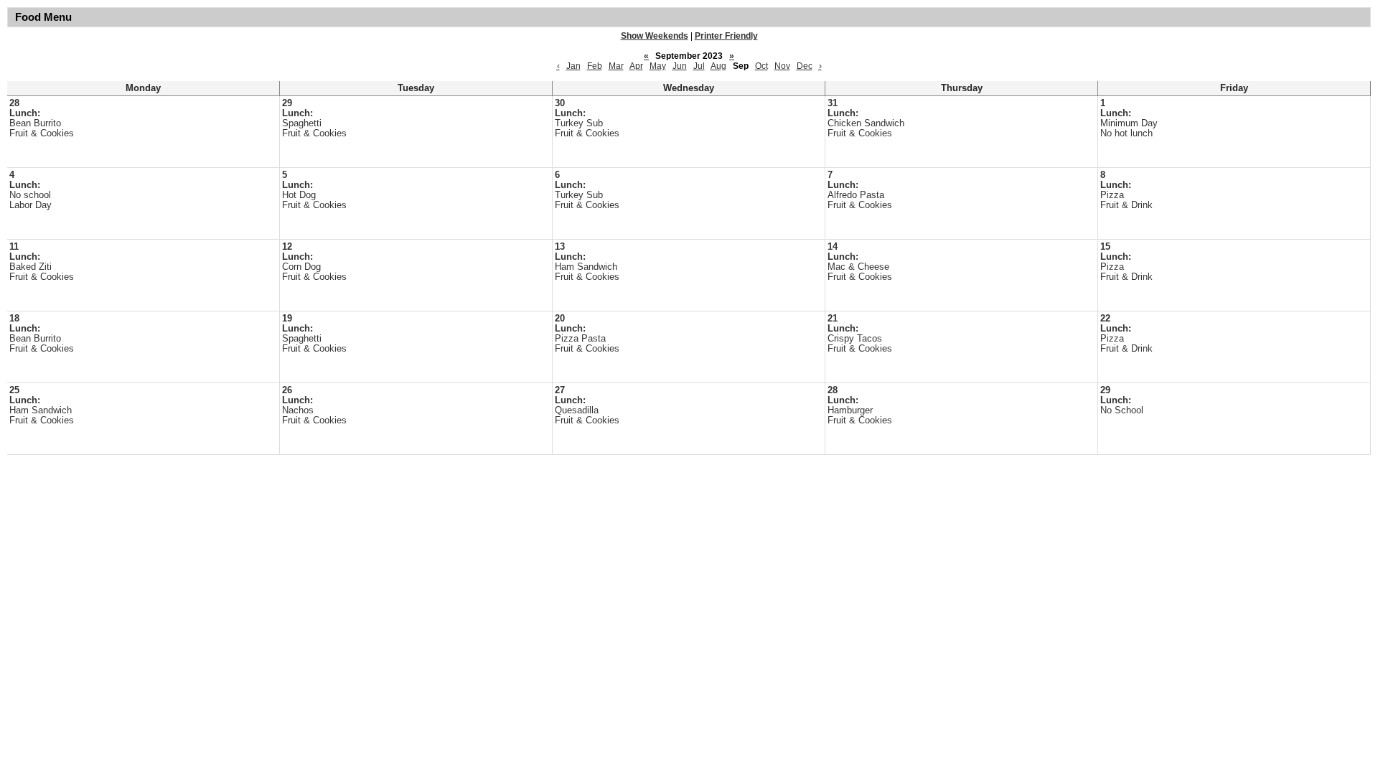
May (658, 66)
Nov (782, 66)
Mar (616, 66)
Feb (594, 66)
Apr (636, 66)
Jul (699, 66)
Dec (804, 66)
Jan (573, 66)
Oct (761, 66)
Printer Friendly (726, 36)
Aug (718, 66)
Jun (679, 66)
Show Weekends (654, 36)
